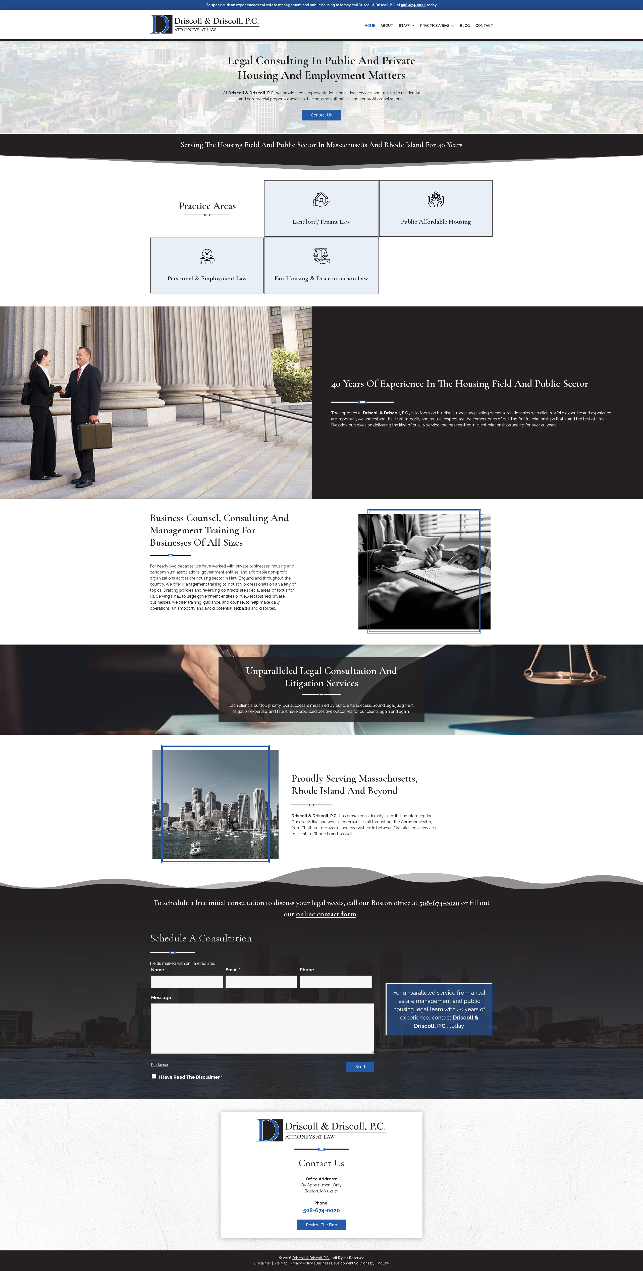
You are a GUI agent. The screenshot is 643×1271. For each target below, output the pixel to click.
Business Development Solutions (342, 1263)
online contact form (326, 914)
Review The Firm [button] (321, 1225)
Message (161, 997)
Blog (465, 26)
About (387, 26)
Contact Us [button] (321, 115)
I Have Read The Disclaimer (191, 1077)
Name (157, 969)
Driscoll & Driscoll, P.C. (311, 1258)
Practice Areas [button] (434, 26)
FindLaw (382, 1263)
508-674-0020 (413, 5)
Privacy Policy (301, 1263)
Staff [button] (404, 26)
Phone (307, 969)
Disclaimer (159, 1065)
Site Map (281, 1263)
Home (370, 26)
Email (233, 969)
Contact (484, 26)
